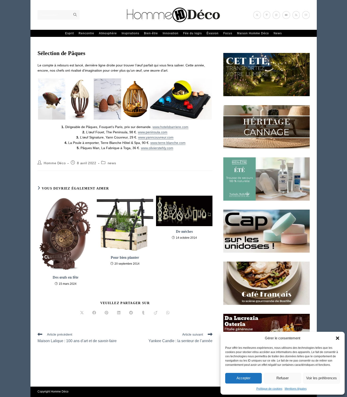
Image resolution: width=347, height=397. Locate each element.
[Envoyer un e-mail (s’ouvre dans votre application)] (306, 15)
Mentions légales (296, 388)
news (112, 163)
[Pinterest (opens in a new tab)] (266, 15)
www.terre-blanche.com (168, 143)
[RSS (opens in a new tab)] (296, 15)
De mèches (184, 231)
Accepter (243, 378)
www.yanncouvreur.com (156, 137)
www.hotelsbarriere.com (170, 127)
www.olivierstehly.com (157, 148)
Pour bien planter (125, 257)
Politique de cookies (269, 388)
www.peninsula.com (152, 132)
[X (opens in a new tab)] (257, 15)
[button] (337, 338)
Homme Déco (55, 163)
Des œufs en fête (65, 277)
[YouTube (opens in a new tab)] (286, 15)
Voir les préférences (321, 378)
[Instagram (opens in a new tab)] (276, 15)
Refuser (282, 378)
